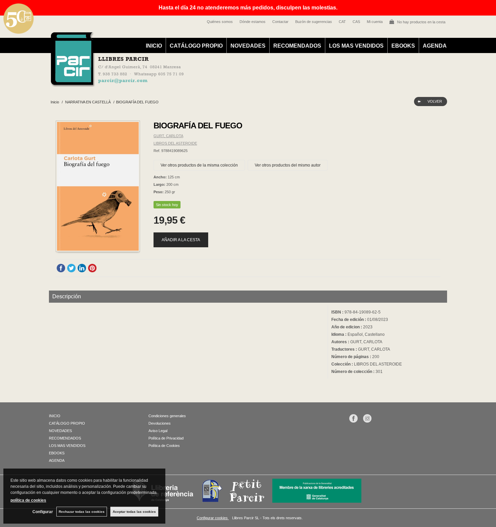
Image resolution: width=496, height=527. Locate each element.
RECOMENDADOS (297, 46)
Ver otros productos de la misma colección (199, 165)
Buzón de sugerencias (313, 22)
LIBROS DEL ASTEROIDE (175, 143)
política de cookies (28, 500)
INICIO (154, 46)
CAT (342, 22)
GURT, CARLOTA (168, 136)
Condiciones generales (167, 416)
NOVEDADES (248, 46)
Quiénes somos (220, 22)
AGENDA (435, 46)
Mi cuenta (375, 22)
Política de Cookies (164, 446)
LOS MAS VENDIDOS (356, 46)
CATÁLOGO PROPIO (196, 46)
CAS (356, 22)
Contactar (280, 22)
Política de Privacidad (166, 438)
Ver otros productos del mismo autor (288, 165)
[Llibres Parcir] (215, 83)
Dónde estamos (253, 22)
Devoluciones (159, 423)
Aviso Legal (157, 431)
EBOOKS (403, 46)
